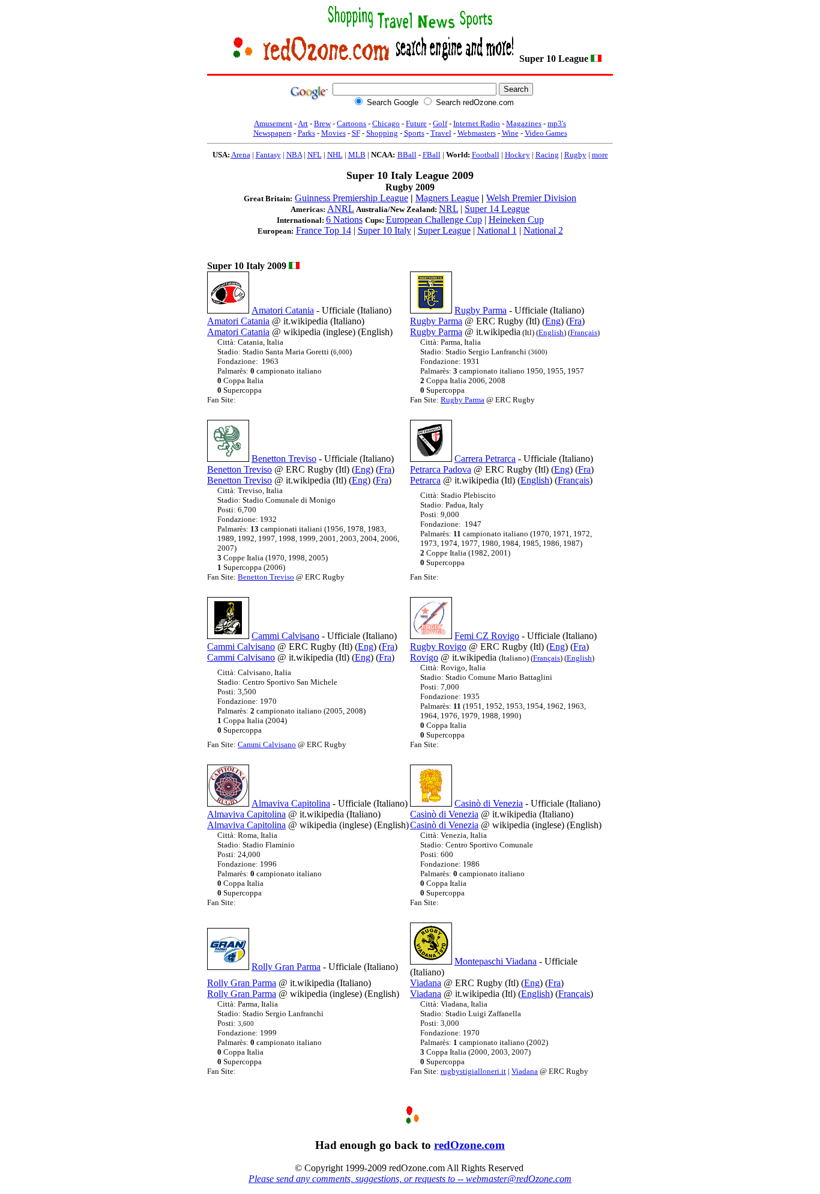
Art (303, 123)
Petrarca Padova (440, 469)
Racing (547, 154)
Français (583, 332)
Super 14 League (497, 209)
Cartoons (351, 123)
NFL (314, 154)
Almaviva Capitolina (291, 803)
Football (485, 154)
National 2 (543, 230)
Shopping (382, 133)
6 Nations (344, 219)
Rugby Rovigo (438, 646)
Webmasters (476, 133)
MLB (357, 154)
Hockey (517, 154)
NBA (294, 154)
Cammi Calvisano (285, 636)
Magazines (523, 123)
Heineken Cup (516, 219)
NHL (335, 154)
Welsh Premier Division (531, 198)
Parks (306, 133)
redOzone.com (469, 1145)
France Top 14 (323, 230)
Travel (440, 133)
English (551, 332)
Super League (444, 230)
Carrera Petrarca (485, 458)
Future (416, 123)
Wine (510, 133)
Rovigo (424, 657)
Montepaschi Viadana (495, 961)
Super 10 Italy (384, 230)
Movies (333, 133)
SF (356, 133)
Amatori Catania (283, 310)
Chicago (386, 123)
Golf (440, 123)
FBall (432, 154)
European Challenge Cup (434, 219)
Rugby (575, 154)
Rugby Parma (480, 310)
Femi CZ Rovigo (486, 636)
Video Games (546, 133)
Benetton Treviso (284, 458)
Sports (414, 133)
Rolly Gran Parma (286, 967)
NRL (448, 209)
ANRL (340, 209)
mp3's (556, 123)
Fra (575, 321)
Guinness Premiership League (351, 198)
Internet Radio (476, 123)
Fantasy (268, 154)
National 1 (497, 230)
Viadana (425, 983)
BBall (407, 154)
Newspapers (272, 133)
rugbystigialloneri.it (473, 1071)
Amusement (273, 123)
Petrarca (425, 480)
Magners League (447, 198)
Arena (240, 154)
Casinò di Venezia (488, 803)
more (600, 154)
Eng (553, 321)
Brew (322, 123)
